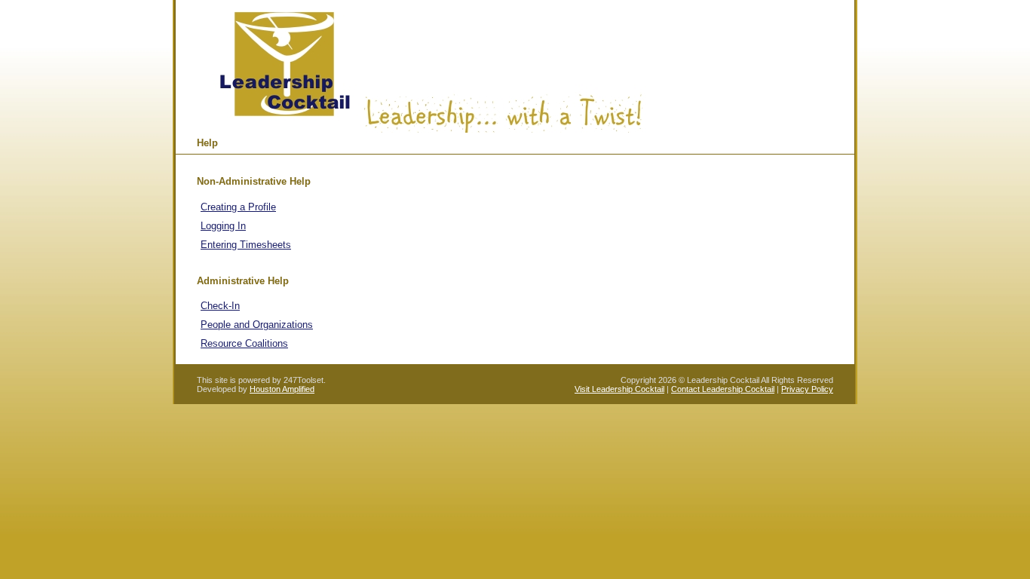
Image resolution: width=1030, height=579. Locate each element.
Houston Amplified (282, 389)
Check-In (220, 305)
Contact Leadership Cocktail (722, 389)
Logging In (223, 225)
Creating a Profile (238, 207)
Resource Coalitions (244, 343)
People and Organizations (257, 324)
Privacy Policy (807, 389)
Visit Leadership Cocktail (619, 389)
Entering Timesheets (246, 244)
